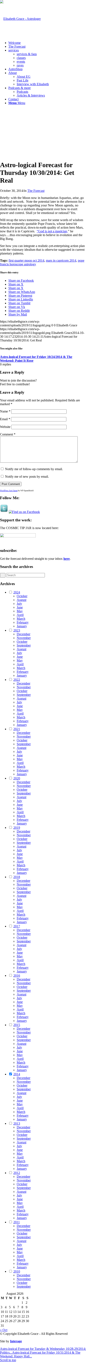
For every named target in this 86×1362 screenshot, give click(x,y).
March (21, 618)
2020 (16, 778)
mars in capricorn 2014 (61, 260)
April (20, 615)
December (23, 634)
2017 (16, 926)
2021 (16, 729)
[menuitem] (47, 43)
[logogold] (20, 18)
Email (5, 419)
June (20, 607)
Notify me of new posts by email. (27, 476)
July (19, 603)
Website (5, 427)
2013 (16, 1123)
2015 (16, 1025)
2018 (16, 877)
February (23, 622)
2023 (16, 630)
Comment (7, 434)
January (22, 626)
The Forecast (35, 190)
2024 (16, 592)
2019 (16, 827)
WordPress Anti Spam (9, 491)
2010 (16, 1271)
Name (5, 411)
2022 (16, 679)
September (24, 645)
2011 (16, 1222)
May (20, 611)
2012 (16, 1173)
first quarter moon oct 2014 (26, 260)
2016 (16, 975)
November (24, 638)
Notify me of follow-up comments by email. (34, 469)
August (21, 600)
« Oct (3, 1330)
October (22, 596)
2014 (16, 1074)
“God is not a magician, (52, 231)
